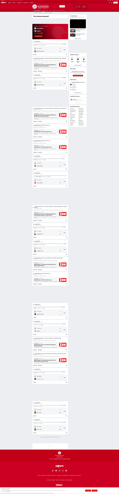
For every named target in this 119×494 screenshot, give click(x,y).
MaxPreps (3, 0)
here (83, 82)
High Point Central (40, 314)
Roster (50, 10)
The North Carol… (81, 114)
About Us (39, 475)
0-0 (41, 406)
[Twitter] (115, 0)
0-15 (45, 159)
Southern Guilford (81, 110)
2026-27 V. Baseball (37, 10)
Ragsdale (71, 124)
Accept (88, 490)
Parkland (64, 323)
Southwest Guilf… (81, 111)
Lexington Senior (40, 233)
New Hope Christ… (73, 121)
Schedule (47, 10)
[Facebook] (117, 0)
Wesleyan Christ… (81, 121)
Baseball (9, 2)
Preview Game (38, 36)
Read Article (35, 71)
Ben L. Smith (64, 405)
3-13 (44, 227)
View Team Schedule (77, 65)
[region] (59, 490)
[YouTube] (110, 0)
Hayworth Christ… (72, 114)
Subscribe (48, 475)
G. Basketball (25, 2)
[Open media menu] (112, 2)
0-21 (49, 176)
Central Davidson (40, 165)
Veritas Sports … (81, 120)
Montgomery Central (40, 51)
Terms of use (59, 475)
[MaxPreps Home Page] (34, 13)
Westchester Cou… (81, 123)
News (61, 10)
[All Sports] (35, 2)
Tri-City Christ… (81, 117)
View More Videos (78, 38)
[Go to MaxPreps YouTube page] (56, 471)
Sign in (116, 2)
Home (43, 10)
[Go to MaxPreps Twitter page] (63, 471)
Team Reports (36, 63)
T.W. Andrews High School (59, 455)
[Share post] (66, 54)
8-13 (44, 244)
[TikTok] (108, 0)
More (64, 10)
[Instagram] (113, 0)
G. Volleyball (31, 2)
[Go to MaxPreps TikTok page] (53, 471)
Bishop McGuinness (73, 110)
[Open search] (109, 2)
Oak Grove (71, 123)
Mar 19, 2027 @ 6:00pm (38, 33)
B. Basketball (19, 2)
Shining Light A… (81, 108)
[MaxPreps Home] (3, 2)
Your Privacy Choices (73, 475)
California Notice (65, 475)
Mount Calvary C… (73, 120)
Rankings (58, 10)
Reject (94, 490)
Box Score (34, 54)
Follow (63, 6)
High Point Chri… (72, 117)
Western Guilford (81, 124)
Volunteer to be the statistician (77, 75)
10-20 (42, 324)
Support (79, 475)
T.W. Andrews (39, 48)
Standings (53, 10)
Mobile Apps (44, 475)
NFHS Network (11, 0)
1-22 (44, 78)
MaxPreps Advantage (19, 0)
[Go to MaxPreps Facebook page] (66, 471)
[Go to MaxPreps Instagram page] (59, 471)
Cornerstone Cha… (73, 111)
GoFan (6, 0)
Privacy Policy (53, 475)
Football (13, 2)
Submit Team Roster (77, 92)
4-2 (44, 372)
